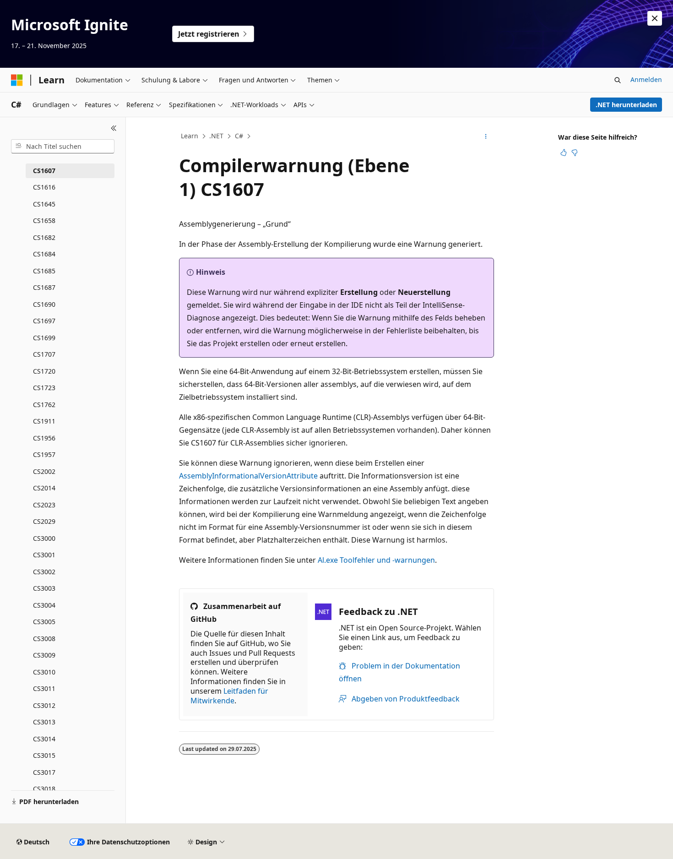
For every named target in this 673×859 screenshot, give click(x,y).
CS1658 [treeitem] (44, 220)
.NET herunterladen (626, 104)
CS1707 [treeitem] (44, 354)
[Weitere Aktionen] (486, 136)
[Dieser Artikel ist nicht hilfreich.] (574, 152)
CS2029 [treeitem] (44, 521)
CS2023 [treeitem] (44, 504)
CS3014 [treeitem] (44, 738)
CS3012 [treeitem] (44, 705)
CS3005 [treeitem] (44, 621)
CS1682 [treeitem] (44, 237)
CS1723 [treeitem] (44, 387)
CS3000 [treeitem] (44, 538)
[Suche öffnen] (617, 80)
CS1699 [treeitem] (44, 337)
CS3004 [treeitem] (44, 605)
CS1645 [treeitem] (44, 204)
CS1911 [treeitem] (44, 421)
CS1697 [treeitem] (44, 320)
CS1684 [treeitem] (44, 254)
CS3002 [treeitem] (44, 571)
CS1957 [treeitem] (44, 454)
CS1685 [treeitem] (44, 270)
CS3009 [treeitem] (44, 655)
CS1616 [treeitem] (44, 187)
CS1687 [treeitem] (44, 287)
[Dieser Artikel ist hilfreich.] (563, 152)
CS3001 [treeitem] (44, 554)
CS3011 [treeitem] (44, 688)
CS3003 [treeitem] (44, 588)
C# (239, 135)
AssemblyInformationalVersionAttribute (248, 476)
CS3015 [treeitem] (44, 755)
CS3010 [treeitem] (44, 672)
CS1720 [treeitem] (44, 371)
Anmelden (646, 79)
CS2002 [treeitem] (44, 471)
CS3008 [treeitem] (44, 638)
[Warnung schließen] (654, 18)
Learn (189, 135)
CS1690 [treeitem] (44, 304)
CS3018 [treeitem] (44, 788)
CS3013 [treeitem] (44, 722)
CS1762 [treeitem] (44, 404)
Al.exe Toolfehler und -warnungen (376, 560)
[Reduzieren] (114, 128)
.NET (216, 135)
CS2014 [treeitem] (44, 488)
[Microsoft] (17, 80)
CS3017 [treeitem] (44, 772)
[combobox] (62, 146)
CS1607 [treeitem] (44, 170)
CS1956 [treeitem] (44, 438)
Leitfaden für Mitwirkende (229, 696)
